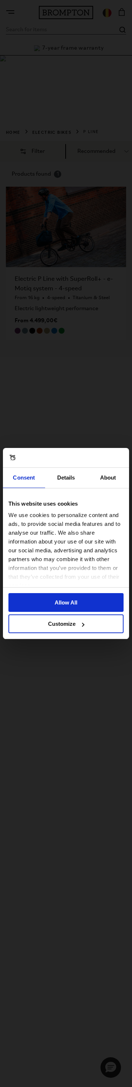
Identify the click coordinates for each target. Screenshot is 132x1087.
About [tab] (108, 477)
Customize (62, 624)
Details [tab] (66, 477)
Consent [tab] (24, 477)
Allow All (66, 602)
